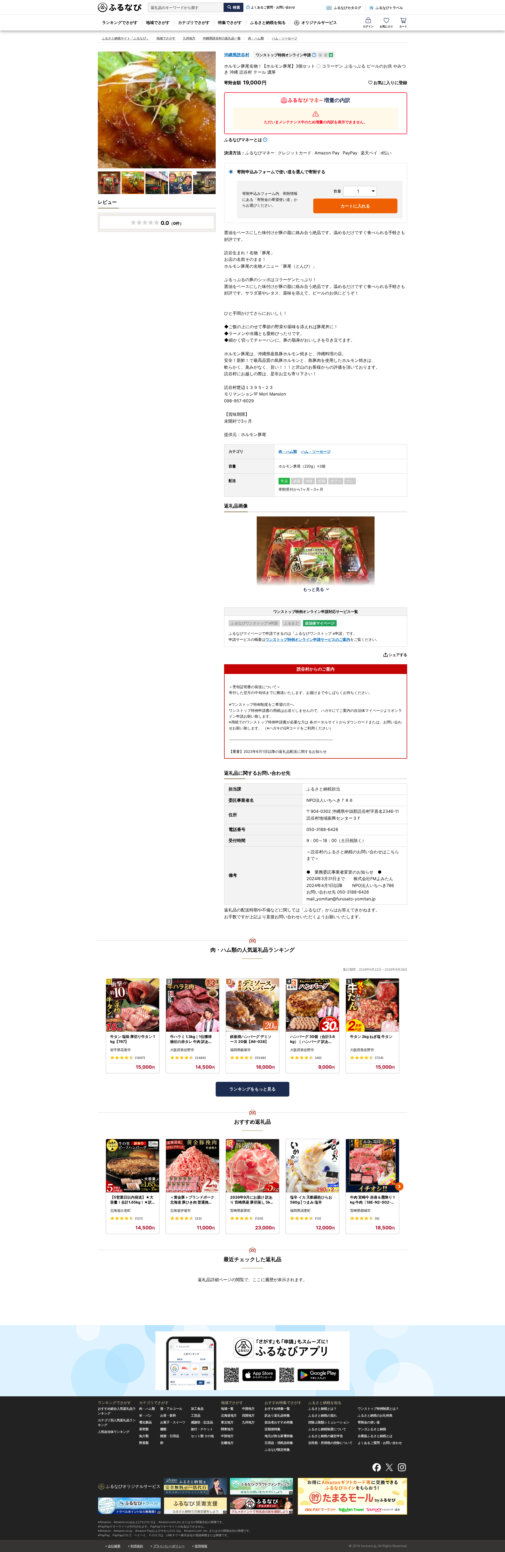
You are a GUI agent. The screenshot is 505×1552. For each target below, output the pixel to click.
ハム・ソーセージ (284, 38)
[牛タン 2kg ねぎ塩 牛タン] (372, 1005)
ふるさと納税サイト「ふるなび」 (125, 38)
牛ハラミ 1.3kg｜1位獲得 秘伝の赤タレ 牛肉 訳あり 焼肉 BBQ (191, 1039)
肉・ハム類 (256, 38)
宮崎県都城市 (360, 1210)
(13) (318, 1218)
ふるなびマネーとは (243, 139)
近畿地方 (227, 1443)
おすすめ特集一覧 (277, 1409)
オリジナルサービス (319, 22)
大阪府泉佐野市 (182, 1050)
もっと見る (313, 589)
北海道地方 (229, 1415)
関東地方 (227, 1429)
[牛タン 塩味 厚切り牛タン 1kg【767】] (132, 1005)
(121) (139, 1218)
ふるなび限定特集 (277, 1450)
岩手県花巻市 (120, 1050)
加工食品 (197, 1409)
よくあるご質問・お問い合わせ (273, 7)
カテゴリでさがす (194, 22)
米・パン (145, 1415)
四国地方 (248, 1415)
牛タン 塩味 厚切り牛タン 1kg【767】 (132, 1039)
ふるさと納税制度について (327, 1429)
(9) (377, 1218)
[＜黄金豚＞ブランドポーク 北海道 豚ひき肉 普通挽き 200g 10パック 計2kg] (192, 1166)
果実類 (144, 1429)
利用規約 (136, 1546)
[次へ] (399, 1186)
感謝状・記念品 (202, 1422)
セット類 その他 (202, 1436)
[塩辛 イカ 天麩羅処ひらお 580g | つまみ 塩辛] (312, 1166)
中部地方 (227, 1436)
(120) (259, 1218)
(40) (318, 1058)
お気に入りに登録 (390, 82)
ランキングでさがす (120, 22)
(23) (198, 1218)
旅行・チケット (202, 1429)
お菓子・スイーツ (172, 1422)
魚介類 (144, 1436)
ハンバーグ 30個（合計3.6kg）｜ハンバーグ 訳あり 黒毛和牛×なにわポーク (312, 1039)
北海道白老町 (120, 1210)
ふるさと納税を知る (268, 22)
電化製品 (145, 1422)
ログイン (368, 26)
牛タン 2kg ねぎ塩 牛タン (371, 1036)
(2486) (200, 1058)
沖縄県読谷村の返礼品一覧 (222, 38)
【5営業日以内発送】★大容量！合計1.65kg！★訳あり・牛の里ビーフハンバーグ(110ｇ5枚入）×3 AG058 (132, 1200)
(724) (379, 1058)
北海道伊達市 (180, 1210)
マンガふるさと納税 (372, 1429)
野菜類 (144, 1443)
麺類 (163, 1429)
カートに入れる (355, 206)
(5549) (260, 1058)
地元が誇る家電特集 (279, 1436)
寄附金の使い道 (369, 1422)
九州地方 (189, 38)
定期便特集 (272, 1429)
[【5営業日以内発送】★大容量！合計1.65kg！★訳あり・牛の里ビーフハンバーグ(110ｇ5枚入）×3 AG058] (132, 1166)
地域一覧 (227, 1409)
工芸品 (195, 1415)
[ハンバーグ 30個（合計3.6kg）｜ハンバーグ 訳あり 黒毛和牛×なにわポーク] (312, 1005)
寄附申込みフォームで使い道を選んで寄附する (281, 171)
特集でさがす (230, 22)
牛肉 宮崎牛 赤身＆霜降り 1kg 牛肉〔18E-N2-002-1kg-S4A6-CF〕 (372, 1200)
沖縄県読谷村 (236, 54)
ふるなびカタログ (347, 8)
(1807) (140, 1058)
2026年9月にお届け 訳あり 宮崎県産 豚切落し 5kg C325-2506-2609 (251, 1200)
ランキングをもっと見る (252, 1089)
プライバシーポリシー (169, 1546)
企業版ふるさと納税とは (375, 1436)
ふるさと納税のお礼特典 (375, 1415)
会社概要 (114, 1546)
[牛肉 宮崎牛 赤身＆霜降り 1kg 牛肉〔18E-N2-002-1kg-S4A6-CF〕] (372, 1166)
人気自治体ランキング (113, 1432)
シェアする (398, 654)
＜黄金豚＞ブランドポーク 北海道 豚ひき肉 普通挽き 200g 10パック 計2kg (192, 1200)
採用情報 (201, 1546)
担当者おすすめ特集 (279, 1422)
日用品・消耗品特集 (279, 1443)
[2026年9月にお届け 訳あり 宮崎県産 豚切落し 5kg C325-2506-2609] (252, 1166)
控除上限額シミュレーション (328, 1422)
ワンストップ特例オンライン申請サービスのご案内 (307, 639)
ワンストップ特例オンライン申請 (283, 55)
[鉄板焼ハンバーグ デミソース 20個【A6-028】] (252, 1005)
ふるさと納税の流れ (322, 1415)
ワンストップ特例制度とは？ (378, 1409)
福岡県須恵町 (300, 1210)
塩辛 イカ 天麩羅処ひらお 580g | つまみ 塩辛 (311, 1200)
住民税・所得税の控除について (330, 1443)
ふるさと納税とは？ (322, 1409)
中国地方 (248, 1409)
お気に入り (386, 26)
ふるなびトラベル (389, 8)
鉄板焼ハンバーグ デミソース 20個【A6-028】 (250, 1039)
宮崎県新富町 (240, 1210)
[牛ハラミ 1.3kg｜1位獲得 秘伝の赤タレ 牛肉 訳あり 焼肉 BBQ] (192, 1005)
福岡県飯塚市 (240, 1050)
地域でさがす (158, 22)
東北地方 (227, 1422)
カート (403, 26)
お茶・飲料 (168, 1415)
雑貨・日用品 (169, 1436)
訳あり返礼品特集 (277, 1415)
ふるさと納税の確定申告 (325, 1436)
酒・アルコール (171, 1409)
